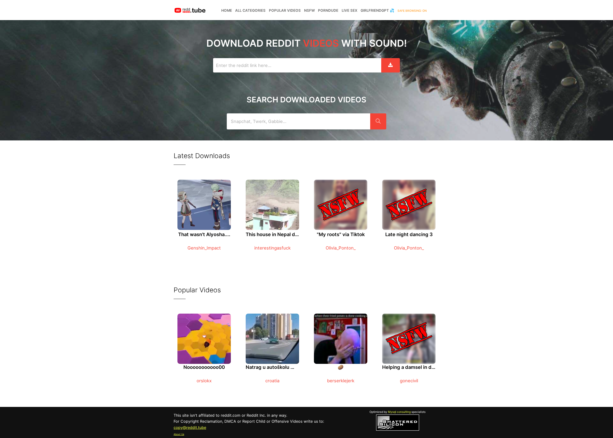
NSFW (309, 10)
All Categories (250, 10)
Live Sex (349, 10)
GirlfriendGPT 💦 (377, 10)
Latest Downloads (202, 156)
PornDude (328, 10)
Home (226, 10)
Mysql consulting (399, 412)
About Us (179, 434)
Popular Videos (285, 10)
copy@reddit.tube (190, 427)
